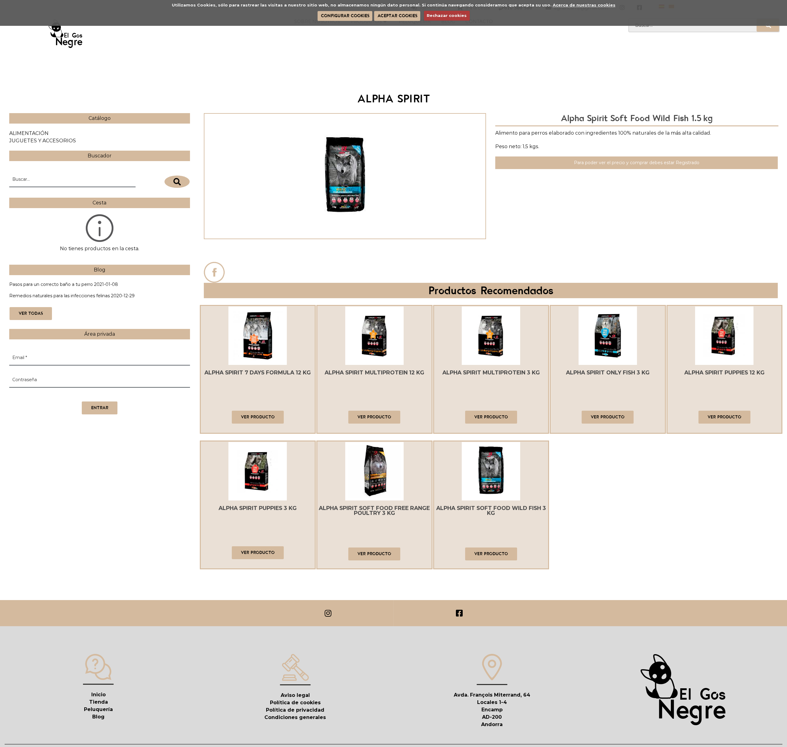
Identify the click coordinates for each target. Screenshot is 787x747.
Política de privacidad (295, 710)
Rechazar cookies (447, 15)
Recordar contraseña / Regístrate (45, 395)
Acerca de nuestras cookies (584, 4)
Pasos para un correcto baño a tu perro (51, 284)
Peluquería (98, 709)
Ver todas (31, 313)
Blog (98, 717)
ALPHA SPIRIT (344, 252)
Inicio (98, 695)
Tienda (98, 702)
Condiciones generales (295, 717)
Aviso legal (295, 695)
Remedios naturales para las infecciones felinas (59, 295)
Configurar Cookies (345, 15)
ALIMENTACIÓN (29, 133)
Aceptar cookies (397, 15)
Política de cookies (295, 703)
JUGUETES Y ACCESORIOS (42, 141)
